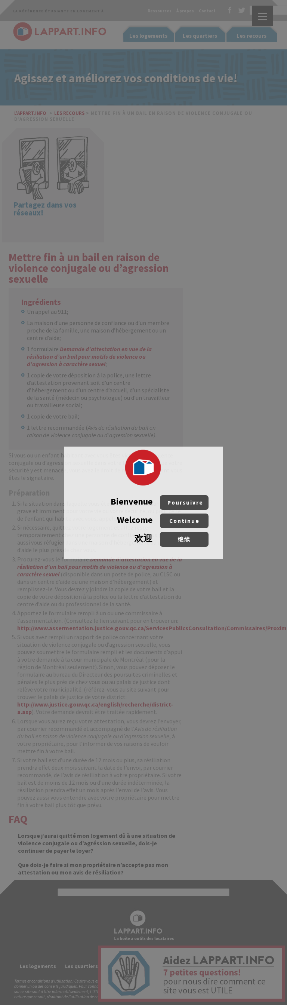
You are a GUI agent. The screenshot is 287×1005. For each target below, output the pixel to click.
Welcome (158, 520)
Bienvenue (157, 501)
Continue (184, 520)
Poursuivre (185, 502)
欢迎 (163, 538)
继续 (184, 539)
